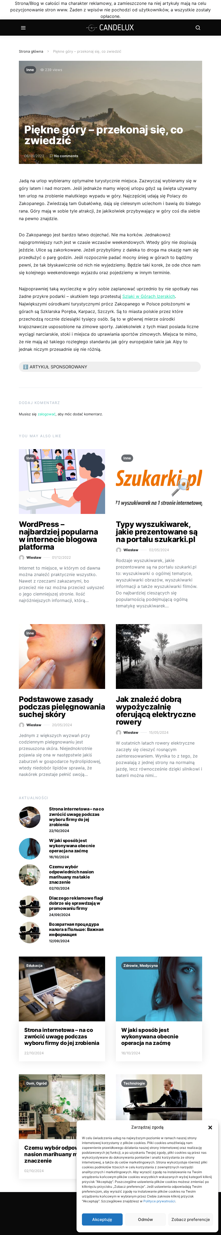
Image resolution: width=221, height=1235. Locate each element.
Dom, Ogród (36, 1083)
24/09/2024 (59, 915)
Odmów (145, 1219)
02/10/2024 (59, 888)
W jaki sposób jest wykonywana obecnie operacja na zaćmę (72, 845)
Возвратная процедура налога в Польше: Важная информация (76, 929)
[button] (210, 1127)
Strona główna (31, 51)
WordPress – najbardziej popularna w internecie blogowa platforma (58, 535)
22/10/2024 (59, 831)
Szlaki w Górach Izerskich (148, 296)
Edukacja (34, 965)
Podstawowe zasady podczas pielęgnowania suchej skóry (62, 707)
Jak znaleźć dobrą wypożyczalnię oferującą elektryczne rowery (156, 710)
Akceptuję (102, 1219)
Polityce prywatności (159, 1201)
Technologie (134, 1083)
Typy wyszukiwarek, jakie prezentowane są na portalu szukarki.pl (157, 532)
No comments (66, 156)
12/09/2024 (59, 941)
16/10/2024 (59, 857)
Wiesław (33, 557)
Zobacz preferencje (190, 1219)
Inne (30, 70)
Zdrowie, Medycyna (140, 965)
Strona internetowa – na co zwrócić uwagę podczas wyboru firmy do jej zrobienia (76, 816)
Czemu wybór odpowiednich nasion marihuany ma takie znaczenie (71, 874)
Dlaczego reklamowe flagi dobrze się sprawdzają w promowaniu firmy (76, 903)
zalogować (47, 414)
